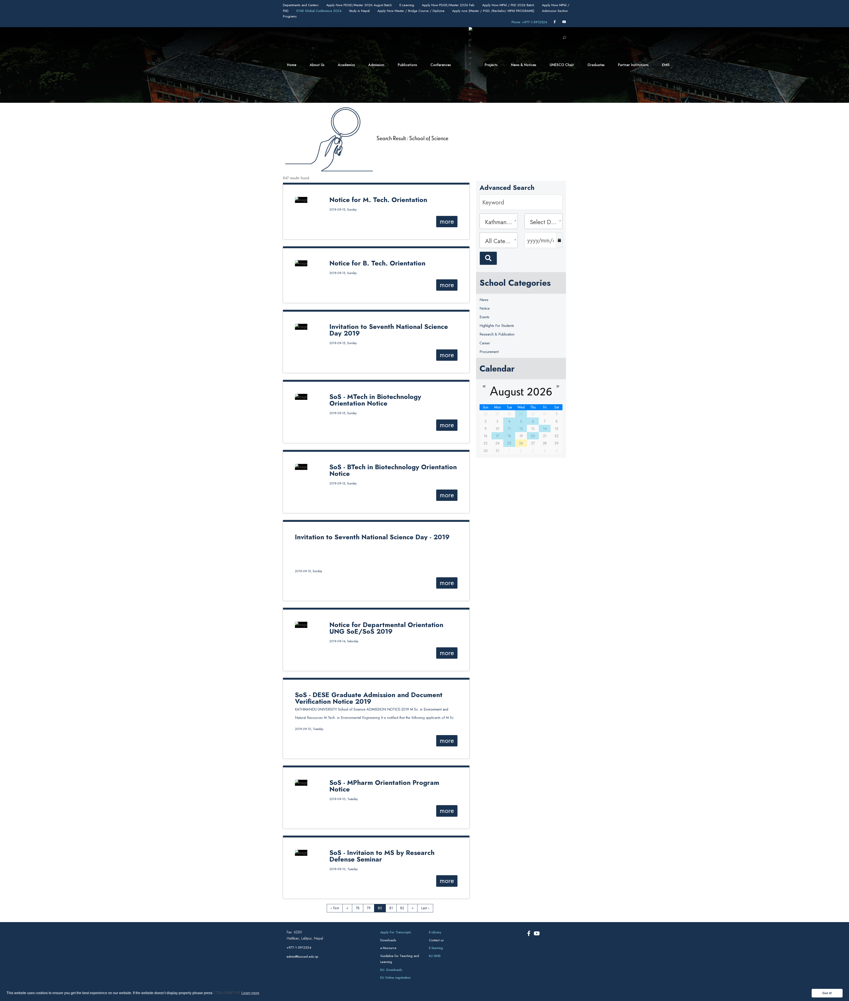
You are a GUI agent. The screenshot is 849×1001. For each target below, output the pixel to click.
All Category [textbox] (500, 241)
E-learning (436, 948)
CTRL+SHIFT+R (227, 993)
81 (391, 908)
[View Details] (301, 199)
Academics (346, 64)
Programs (290, 16)
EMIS (666, 64)
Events (484, 317)
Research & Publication (497, 334)
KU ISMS (435, 955)
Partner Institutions (633, 64)
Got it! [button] (827, 993)
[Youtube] (564, 22)
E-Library (435, 932)
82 (402, 908)
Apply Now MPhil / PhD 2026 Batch (508, 5)
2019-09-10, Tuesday (309, 729)
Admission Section (555, 10)
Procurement (489, 351)
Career (485, 343)
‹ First (335, 908)
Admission (376, 64)
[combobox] (499, 221)
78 (357, 908)
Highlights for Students (497, 325)
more (447, 221)
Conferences (440, 64)
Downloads (388, 940)
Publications (407, 64)
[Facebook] (555, 22)
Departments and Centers (301, 5)
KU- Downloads (391, 969)
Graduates (595, 64)
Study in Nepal (360, 10)
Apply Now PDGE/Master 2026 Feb (449, 5)
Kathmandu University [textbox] (500, 222)
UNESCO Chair (562, 64)
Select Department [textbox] (545, 222)
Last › (425, 908)
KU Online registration (395, 977)
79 (369, 908)
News (484, 299)
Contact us (436, 940)
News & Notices (523, 64)
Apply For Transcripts (395, 932)
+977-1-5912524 (299, 947)
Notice (485, 308)
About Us (317, 64)
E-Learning (407, 5)
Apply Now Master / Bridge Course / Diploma (411, 10)
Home (291, 64)
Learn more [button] (250, 993)
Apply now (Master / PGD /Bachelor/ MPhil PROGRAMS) (493, 10)
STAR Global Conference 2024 (319, 10)
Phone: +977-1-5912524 (529, 22)
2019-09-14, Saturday (343, 641)
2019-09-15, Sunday (343, 209)
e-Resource (388, 948)
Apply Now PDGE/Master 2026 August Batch (359, 5)
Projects (491, 64)
